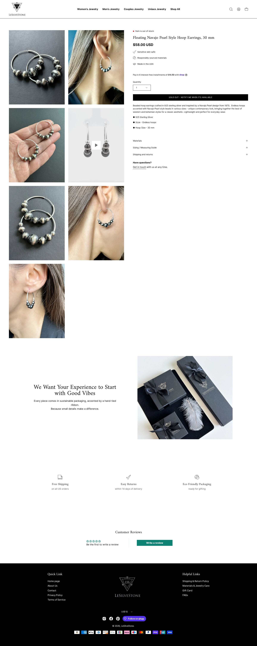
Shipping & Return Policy (195, 581)
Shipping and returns (143, 154)
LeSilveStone (127, 626)
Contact (52, 590)
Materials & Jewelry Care (196, 585)
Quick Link (55, 574)
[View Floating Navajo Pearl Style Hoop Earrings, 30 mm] (96, 145)
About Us (52, 585)
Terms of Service (57, 599)
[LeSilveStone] (17, 9)
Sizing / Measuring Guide (145, 147)
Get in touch (139, 166)
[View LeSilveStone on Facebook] (111, 618)
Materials (137, 141)
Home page (54, 581)
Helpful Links (191, 574)
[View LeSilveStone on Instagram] (104, 618)
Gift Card (187, 590)
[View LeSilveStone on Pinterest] (118, 618)
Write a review (154, 542)
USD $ (124, 611)
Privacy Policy (55, 595)
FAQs (185, 595)
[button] (231, 9)
